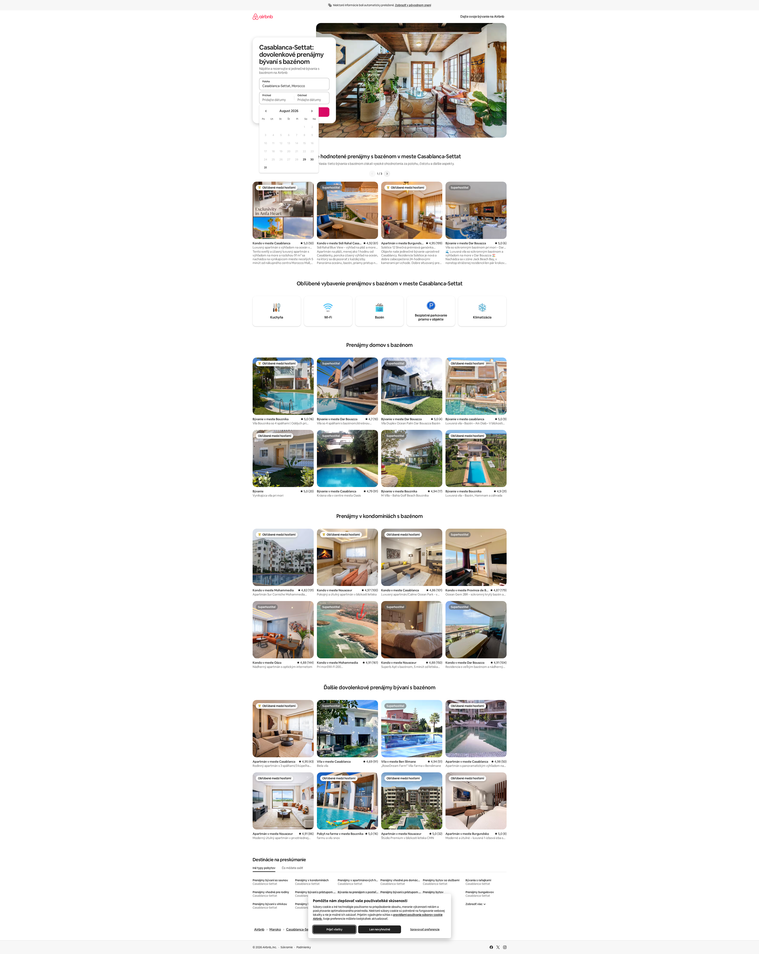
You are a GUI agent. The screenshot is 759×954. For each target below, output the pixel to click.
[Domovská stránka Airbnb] (263, 16)
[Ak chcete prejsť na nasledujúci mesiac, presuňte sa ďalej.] (312, 111)
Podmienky (303, 947)
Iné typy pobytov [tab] (264, 868)
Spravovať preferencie (425, 929)
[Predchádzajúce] (372, 174)
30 (312, 159)
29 (304, 159)
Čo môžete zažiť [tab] (292, 868)
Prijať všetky (334, 929)
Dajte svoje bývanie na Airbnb (482, 16)
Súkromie (287, 947)
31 (265, 167)
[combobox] (294, 85)
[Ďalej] (387, 174)
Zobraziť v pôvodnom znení (413, 5)
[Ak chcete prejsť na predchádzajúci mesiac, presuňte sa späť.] (266, 111)
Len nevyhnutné (379, 929)
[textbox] (276, 99)
